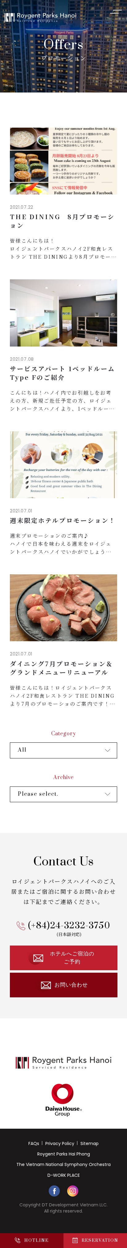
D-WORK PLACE (63, 1175)
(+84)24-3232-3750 (69, 925)
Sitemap (89, 1143)
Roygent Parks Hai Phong (63, 1154)
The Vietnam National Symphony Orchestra (63, 1164)
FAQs (33, 1143)
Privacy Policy (59, 1143)
